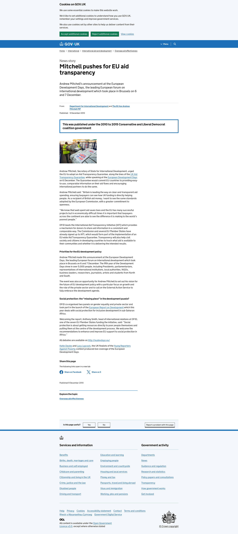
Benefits (64, 454)
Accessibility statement (99, 510)
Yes (91, 425)
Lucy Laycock (84, 345)
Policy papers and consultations (157, 477)
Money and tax (107, 477)
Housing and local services (113, 471)
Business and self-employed (74, 466)
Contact (117, 510)
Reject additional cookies (105, 34)
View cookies (127, 34)
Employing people (109, 460)
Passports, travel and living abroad (117, 482)
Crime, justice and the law (73, 482)
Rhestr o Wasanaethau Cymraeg (76, 514)
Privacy (70, 510)
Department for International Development (89, 106)
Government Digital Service (108, 514)
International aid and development (97, 51)
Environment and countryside (115, 466)
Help (62, 510)
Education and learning (112, 454)
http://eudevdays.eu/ (99, 340)
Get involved (147, 494)
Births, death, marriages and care (76, 460)
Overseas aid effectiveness (126, 51)
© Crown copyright (168, 526)
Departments (148, 454)
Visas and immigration (111, 488)
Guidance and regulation (153, 466)
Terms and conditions (135, 510)
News (144, 460)
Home (62, 51)
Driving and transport (70, 494)
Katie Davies (66, 345)
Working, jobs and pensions (114, 494)
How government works (153, 488)
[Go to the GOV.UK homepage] (70, 44)
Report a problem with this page (159, 425)
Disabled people (68, 488)
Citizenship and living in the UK (75, 477)
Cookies (81, 510)
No (106, 425)
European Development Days (122, 177)
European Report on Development (106, 307)
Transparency (148, 482)
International (73, 51)
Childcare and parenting (72, 471)
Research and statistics (153, 471)
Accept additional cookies (74, 34)
